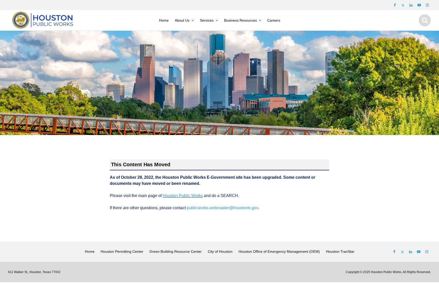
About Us (182, 20)
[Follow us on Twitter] (403, 5)
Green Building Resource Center (175, 251)
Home (164, 20)
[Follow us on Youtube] (419, 5)
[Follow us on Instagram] (427, 5)
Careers (273, 20)
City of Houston (220, 251)
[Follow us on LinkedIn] (411, 5)
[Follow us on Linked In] (410, 252)
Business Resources (240, 20)
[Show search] (425, 20)
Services (207, 20)
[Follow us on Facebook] (395, 5)
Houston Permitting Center (122, 251)
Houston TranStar (340, 251)
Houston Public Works (183, 195)
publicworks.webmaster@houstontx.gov (222, 208)
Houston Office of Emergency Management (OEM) (279, 251)
